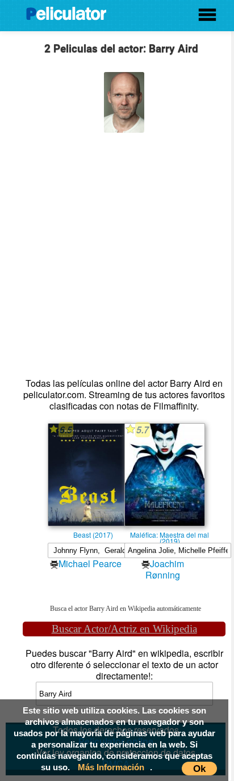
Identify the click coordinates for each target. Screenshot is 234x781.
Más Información (111, 767)
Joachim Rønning (164, 569)
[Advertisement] (117, 249)
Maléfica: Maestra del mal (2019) (169, 534)
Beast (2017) (93, 534)
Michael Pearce (90, 563)
